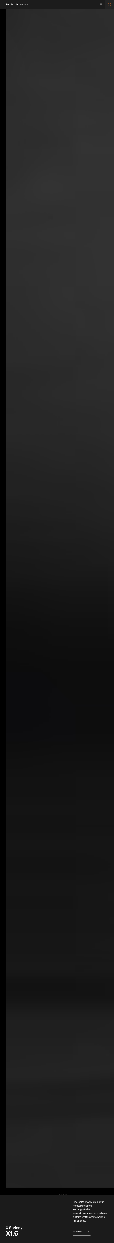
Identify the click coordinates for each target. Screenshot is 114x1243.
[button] (101, 4)
